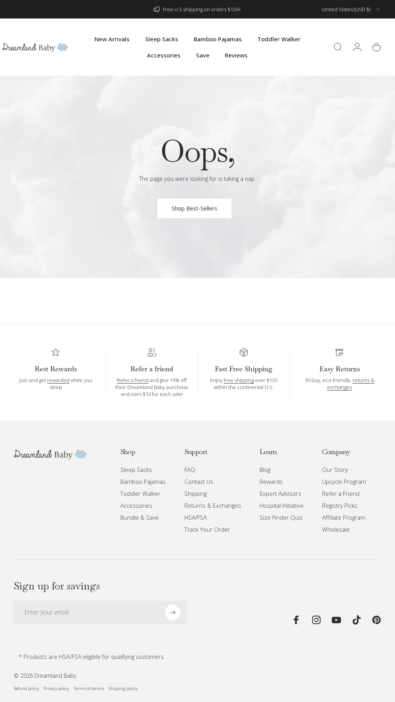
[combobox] (351, 9)
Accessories (136, 505)
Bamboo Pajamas (143, 481)
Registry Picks (340, 505)
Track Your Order (207, 529)
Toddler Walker (140, 493)
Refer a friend (133, 380)
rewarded (58, 380)
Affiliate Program (343, 517)
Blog (265, 469)
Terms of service (89, 688)
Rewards (271, 481)
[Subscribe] (173, 612)
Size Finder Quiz (281, 517)
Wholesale (336, 529)
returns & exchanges (351, 384)
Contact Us (198, 481)
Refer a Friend (341, 493)
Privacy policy (56, 688)
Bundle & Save (139, 517)
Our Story (335, 469)
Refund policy (26, 688)
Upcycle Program (344, 481)
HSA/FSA (195, 517)
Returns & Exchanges (212, 505)
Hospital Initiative (282, 505)
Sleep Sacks (136, 469)
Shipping (195, 493)
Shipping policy (123, 688)
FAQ (189, 469)
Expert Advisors (280, 493)
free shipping (239, 380)
